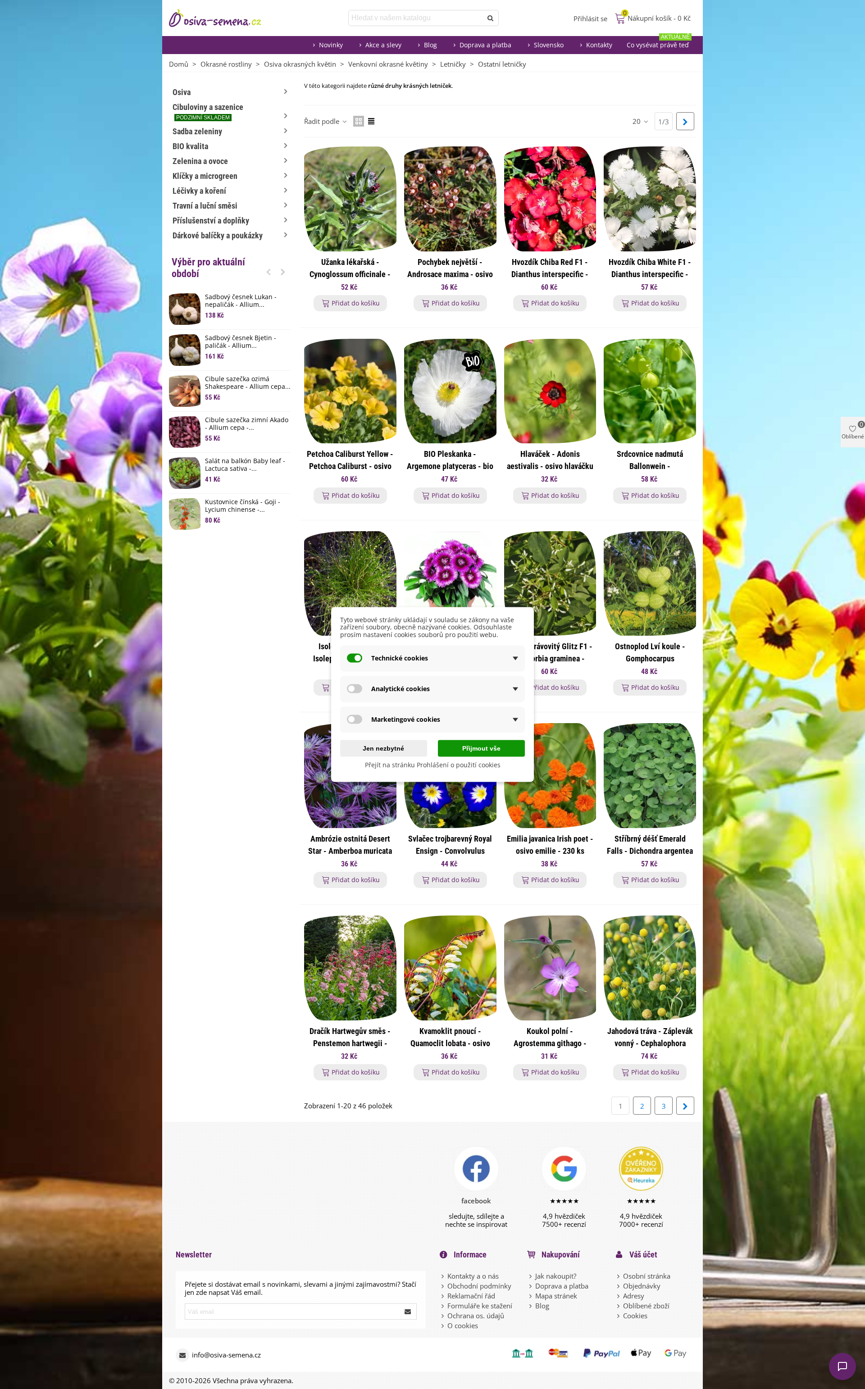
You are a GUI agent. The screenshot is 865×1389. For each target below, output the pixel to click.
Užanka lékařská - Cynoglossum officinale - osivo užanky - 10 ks (350, 274)
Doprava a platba (485, 45)
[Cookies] (619, 1316)
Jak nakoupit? (555, 1275)
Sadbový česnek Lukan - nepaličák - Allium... (241, 301)
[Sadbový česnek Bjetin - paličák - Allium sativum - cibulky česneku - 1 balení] (184, 350)
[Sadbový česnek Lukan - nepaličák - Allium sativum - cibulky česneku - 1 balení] (184, 309)
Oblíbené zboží (646, 1305)
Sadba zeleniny (197, 131)
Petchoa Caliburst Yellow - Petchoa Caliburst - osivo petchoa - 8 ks (350, 466)
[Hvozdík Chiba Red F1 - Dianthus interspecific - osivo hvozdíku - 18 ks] (550, 198)
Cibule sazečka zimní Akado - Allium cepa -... (246, 424)
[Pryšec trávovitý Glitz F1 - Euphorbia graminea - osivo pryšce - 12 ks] (550, 583)
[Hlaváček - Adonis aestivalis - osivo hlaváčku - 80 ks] (550, 391)
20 (637, 121)
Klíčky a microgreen (205, 176)
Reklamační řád (471, 1295)
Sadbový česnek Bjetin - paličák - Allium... (240, 342)
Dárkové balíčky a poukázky (218, 235)
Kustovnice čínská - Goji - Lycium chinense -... (242, 506)
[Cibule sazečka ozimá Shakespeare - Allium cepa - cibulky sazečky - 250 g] (184, 391)
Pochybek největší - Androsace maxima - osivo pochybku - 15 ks (450, 274)
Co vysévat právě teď (658, 42)
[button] (268, 271)
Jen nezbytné (383, 747)
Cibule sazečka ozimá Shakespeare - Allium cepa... (248, 383)
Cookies (635, 1315)
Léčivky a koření (199, 191)
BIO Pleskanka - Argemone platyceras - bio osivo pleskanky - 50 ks (450, 466)
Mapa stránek (556, 1295)
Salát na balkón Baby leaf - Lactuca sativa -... (245, 465)
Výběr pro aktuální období (208, 267)
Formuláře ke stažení (479, 1305)
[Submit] (408, 1311)
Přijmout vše (481, 747)
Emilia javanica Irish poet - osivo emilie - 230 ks (550, 845)
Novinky (331, 45)
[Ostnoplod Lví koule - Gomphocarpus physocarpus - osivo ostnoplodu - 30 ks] (650, 583)
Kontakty (599, 45)
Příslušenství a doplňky (211, 220)
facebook (476, 1200)
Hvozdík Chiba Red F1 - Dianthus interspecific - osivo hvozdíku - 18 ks (549, 274)
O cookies (462, 1325)
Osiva (182, 92)
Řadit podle (322, 121)
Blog (430, 45)
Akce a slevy (383, 45)
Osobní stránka (646, 1275)
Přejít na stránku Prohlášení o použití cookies (433, 764)
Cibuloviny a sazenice (208, 111)
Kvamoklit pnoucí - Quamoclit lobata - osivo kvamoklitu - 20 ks (450, 1043)
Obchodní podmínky (479, 1285)
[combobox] (416, 18)
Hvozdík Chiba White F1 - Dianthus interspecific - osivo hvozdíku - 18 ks (650, 274)
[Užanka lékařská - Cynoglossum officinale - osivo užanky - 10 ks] (350, 198)
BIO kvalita (190, 146)
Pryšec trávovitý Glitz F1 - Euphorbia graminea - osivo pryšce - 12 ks (549, 658)
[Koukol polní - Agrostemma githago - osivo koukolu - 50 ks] (550, 967)
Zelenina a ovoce (200, 161)
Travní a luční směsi (205, 205)
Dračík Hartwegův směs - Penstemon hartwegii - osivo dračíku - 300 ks (350, 1043)
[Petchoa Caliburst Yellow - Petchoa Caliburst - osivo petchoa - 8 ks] (350, 391)
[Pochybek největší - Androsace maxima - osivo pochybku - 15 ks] (450, 198)
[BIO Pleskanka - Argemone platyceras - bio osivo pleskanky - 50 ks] (450, 391)
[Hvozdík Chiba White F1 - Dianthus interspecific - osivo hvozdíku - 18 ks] (650, 198)
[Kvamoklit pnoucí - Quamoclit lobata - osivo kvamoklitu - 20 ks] (450, 967)
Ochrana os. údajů (475, 1315)
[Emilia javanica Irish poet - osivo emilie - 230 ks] (550, 775)
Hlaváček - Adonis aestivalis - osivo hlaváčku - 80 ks (550, 466)
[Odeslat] (490, 18)
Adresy (633, 1295)
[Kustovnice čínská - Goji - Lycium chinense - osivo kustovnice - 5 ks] (184, 514)
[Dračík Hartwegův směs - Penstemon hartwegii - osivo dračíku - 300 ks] (350, 967)
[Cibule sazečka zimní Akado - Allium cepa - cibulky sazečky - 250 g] (184, 432)
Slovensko (549, 45)
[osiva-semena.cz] (223, 18)
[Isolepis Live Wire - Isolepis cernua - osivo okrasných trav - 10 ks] (350, 583)
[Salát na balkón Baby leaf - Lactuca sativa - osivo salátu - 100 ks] (184, 473)
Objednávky (641, 1285)
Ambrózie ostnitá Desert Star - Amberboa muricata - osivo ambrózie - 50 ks (350, 851)
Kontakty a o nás (473, 1275)
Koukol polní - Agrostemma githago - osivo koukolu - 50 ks (550, 1043)
